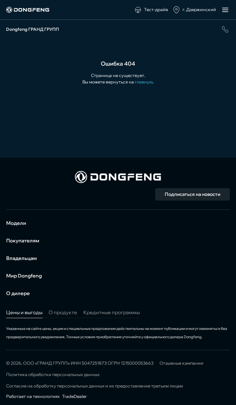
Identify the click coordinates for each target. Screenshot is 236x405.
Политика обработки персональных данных (53, 374)
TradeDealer (74, 396)
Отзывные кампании (181, 363)
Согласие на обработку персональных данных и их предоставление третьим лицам (94, 386)
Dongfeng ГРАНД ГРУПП (32, 29)
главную (144, 82)
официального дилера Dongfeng (173, 336)
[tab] (24, 312)
